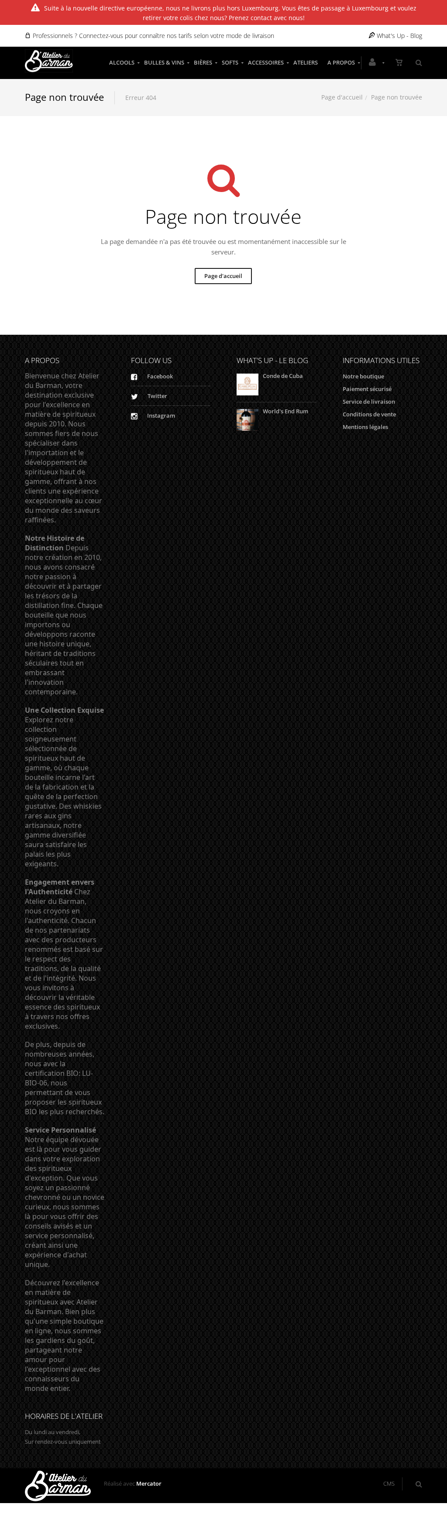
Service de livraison (369, 401)
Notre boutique (363, 376)
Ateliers (305, 62)
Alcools (121, 62)
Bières (203, 62)
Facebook (159, 376)
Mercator (149, 1483)
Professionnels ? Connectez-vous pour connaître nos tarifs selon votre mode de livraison (152, 35)
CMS (389, 1483)
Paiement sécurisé (367, 389)
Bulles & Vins (164, 62)
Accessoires (266, 62)
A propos (341, 62)
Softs (230, 62)
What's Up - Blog (398, 35)
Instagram (160, 415)
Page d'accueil (342, 97)
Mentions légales (365, 427)
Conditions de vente (369, 414)
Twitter (156, 396)
